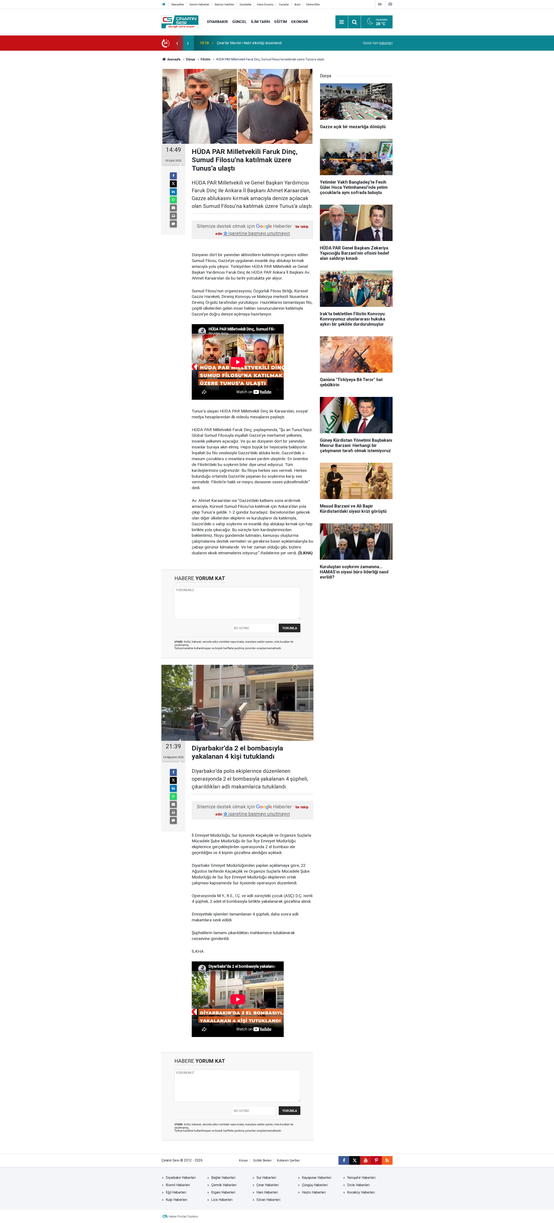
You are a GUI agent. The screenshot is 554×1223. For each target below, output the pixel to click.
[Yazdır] (173, 215)
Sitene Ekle (313, 4)
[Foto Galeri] (390, 4)
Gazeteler (245, 4)
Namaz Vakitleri (224, 4)
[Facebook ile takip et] (343, 1160)
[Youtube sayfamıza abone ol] (365, 1160)
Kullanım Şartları (288, 1160)
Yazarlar (284, 4)
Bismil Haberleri (178, 1185)
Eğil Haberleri (176, 1192)
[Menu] (342, 22)
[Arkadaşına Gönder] (173, 207)
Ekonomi (299, 21)
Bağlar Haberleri (223, 1178)
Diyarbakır (217, 21)
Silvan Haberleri (268, 1200)
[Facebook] (173, 175)
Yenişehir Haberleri (361, 1178)
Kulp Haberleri (176, 1200)
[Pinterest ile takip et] (376, 1160)
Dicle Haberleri (358, 1185)
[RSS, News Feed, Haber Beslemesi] (387, 1160)
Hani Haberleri (267, 1192)
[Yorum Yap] (173, 223)
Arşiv (297, 4)
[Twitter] (173, 183)
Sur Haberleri (266, 1178)
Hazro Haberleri (314, 1192)
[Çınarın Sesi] (179, 21)
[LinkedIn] (173, 191)
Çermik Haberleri (224, 1185)
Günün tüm (378, 43)
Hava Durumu (265, 4)
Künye (243, 1160)
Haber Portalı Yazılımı (183, 1216)
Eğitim (280, 21)
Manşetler (178, 4)
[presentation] (177, 43)
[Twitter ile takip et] (354, 1160)
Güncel (239, 21)
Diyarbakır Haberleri (181, 1178)
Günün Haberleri (199, 4)
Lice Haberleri (221, 1200)
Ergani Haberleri (223, 1192)
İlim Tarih (260, 21)
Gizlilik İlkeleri (262, 1160)
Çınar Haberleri (267, 1185)
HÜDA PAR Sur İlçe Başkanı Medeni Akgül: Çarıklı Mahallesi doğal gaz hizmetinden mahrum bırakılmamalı (269, 43)
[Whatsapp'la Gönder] (173, 199)
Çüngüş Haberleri (315, 1185)
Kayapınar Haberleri (316, 1178)
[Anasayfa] (163, 4)
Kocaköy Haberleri (361, 1192)
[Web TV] (379, 4)
